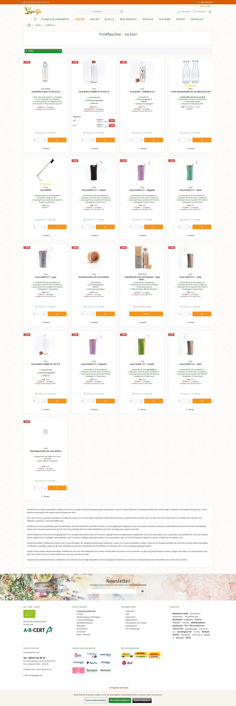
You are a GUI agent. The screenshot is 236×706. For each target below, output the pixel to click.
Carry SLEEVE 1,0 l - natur (190, 364)
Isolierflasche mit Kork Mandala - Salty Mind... (142, 278)
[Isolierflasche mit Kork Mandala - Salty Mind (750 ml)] (142, 257)
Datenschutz (130, 617)
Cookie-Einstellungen (85, 620)
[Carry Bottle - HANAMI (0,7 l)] (142, 72)
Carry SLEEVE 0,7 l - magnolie (142, 190)
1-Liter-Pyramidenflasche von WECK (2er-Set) (190, 92)
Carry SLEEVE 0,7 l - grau (45, 277)
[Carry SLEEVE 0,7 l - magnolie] (142, 170)
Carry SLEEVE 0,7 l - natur (190, 277)
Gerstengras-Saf (184, 632)
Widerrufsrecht (131, 620)
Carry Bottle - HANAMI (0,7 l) (142, 92)
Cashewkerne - (195, 614)
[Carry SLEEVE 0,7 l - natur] (190, 257)
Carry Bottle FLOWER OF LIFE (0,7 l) (94, 92)
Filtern (31, 51)
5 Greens (197, 632)
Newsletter (81, 626)
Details (146, 314)
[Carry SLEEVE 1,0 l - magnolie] (94, 344)
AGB (127, 614)
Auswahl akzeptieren (142, 700)
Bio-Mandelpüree (194, 625)
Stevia (188, 638)
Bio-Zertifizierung (132, 629)
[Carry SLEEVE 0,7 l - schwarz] (94, 170)
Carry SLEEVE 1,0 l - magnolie (94, 364)
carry (94, 89)
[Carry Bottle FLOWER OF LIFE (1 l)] (45, 344)
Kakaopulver (186, 635)
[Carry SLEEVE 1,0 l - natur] (190, 344)
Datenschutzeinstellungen (96, 700)
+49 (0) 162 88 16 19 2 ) (47, 661)
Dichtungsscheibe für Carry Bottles (45, 451)
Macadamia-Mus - (192, 617)
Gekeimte (178, 628)
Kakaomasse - (178, 617)
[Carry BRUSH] (45, 170)
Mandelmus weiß (180, 613)
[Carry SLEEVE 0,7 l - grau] (45, 257)
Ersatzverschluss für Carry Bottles (94, 277)
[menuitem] (205, 6)
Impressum (130, 611)
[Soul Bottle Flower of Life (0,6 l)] (45, 72)
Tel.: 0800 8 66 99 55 (34, 658)
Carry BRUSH (45, 190)
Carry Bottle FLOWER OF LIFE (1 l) (45, 364)
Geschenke (81, 632)
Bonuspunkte (82, 629)
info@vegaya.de (35, 675)
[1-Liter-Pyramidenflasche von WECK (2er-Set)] (190, 72)
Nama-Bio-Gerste (191, 629)
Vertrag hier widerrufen (119, 688)
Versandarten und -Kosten (136, 623)
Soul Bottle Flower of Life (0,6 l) (45, 92)
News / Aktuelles (83, 635)
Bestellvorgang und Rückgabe (88, 617)
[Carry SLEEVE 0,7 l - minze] (190, 170)
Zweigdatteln (189, 620)
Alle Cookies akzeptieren (120, 700)
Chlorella (186, 623)
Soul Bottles (45, 89)
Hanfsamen (177, 626)
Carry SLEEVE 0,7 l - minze (190, 190)
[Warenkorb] (210, 11)
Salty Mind (142, 274)
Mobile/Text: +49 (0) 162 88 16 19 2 (38, 669)
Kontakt (80, 614)
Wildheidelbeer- (198, 623)
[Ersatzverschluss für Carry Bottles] (94, 257)
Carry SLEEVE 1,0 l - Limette (142, 364)
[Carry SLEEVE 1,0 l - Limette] (142, 344)
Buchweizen (180, 638)
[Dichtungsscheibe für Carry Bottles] (45, 431)
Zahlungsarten (131, 626)
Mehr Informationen (154, 695)
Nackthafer (177, 619)
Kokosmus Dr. (197, 635)
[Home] (35, 19)
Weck (190, 89)
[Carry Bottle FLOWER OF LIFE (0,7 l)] (94, 72)
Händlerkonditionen (85, 623)
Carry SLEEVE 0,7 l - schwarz (94, 190)
